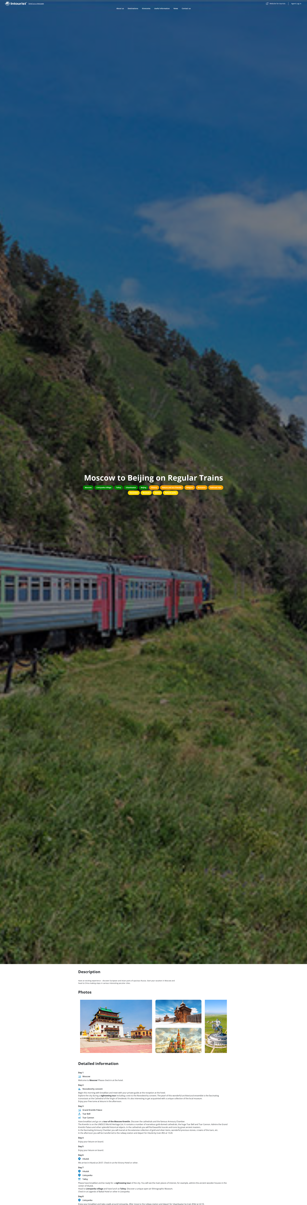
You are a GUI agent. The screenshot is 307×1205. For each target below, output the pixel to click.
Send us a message (36, 3)
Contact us (186, 8)
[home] (16, 3)
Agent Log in (296, 3)
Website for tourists (277, 3)
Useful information (162, 8)
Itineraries (146, 8)
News (176, 8)
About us (120, 8)
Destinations (133, 8)
